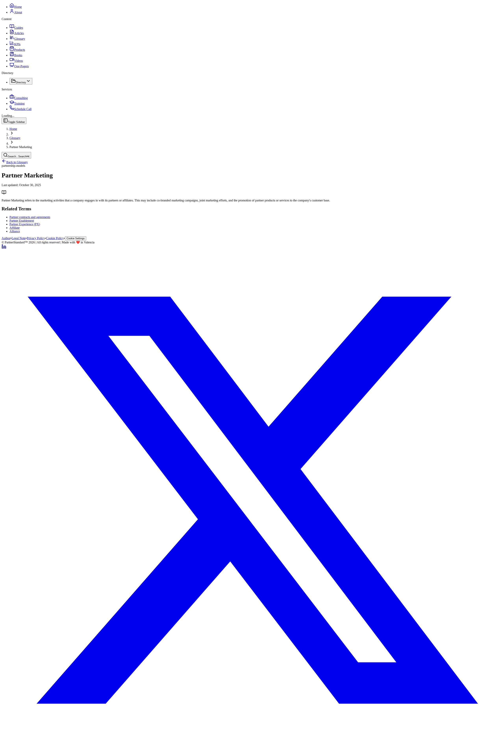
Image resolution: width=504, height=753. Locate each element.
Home (13, 129)
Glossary (14, 138)
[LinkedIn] (4, 247)
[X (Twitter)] (252, 749)
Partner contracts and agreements (29, 217)
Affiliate (14, 227)
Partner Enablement (21, 220)
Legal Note (19, 238)
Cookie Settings (76, 238)
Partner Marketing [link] (20, 147)
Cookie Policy (55, 238)
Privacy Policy (36, 238)
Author (6, 238)
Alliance (14, 231)
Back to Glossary (17, 162)
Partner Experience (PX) (24, 224)
